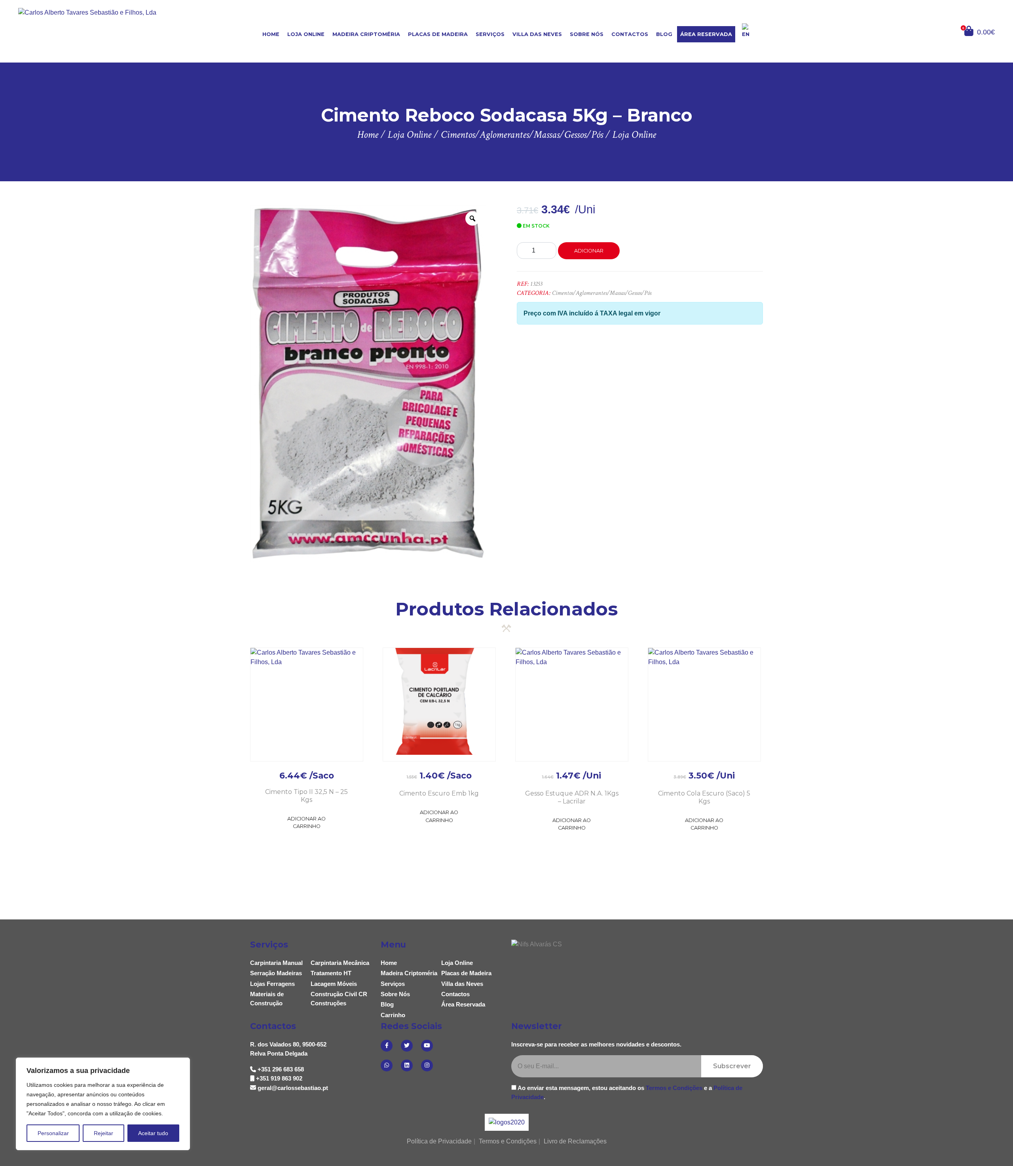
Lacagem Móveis (334, 983)
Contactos (629, 34)
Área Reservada (706, 34)
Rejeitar (103, 1133)
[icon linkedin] (407, 1065)
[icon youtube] (427, 1046)
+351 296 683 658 (281, 1069)
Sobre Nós (586, 34)
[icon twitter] (407, 1046)
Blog (664, 34)
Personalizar (53, 1133)
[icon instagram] (427, 1065)
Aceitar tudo (153, 1133)
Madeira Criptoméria (366, 34)
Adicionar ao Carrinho (306, 822)
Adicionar (588, 251)
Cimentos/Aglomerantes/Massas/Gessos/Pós (601, 293)
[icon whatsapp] (387, 1065)
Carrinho (393, 1015)
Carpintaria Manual (276, 962)
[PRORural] (516, 1122)
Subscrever (732, 1066)
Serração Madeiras (276, 973)
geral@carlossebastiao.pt (293, 1087)
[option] (368, 383)
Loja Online (305, 34)
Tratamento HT (331, 973)
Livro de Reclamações (575, 1141)
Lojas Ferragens (272, 983)
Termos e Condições (674, 1087)
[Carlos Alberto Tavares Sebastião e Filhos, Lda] (99, 30)
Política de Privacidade (439, 1141)
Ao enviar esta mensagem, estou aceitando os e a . (626, 1092)
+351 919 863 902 (279, 1078)
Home (270, 34)
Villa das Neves (537, 34)
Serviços (490, 34)
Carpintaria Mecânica (340, 962)
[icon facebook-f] (387, 1046)
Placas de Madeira (438, 34)
